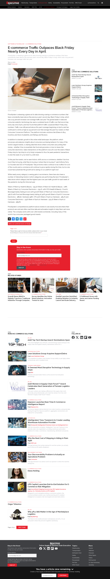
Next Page (22, 527)
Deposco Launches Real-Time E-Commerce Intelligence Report (46, 403)
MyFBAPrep (34, 516)
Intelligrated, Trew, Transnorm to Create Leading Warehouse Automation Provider (49, 421)
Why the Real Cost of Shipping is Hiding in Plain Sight (48, 439)
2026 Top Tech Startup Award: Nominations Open (81, 75)
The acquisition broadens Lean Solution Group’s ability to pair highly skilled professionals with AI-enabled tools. (49, 359)
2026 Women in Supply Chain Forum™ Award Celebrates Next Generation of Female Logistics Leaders (82, 108)
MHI (32, 372)
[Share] (13, 218)
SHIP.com (33, 443)
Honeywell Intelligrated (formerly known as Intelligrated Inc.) (49, 425)
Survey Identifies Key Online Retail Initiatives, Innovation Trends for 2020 (42, 298)
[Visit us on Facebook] (73, 337)
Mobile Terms (33, 265)
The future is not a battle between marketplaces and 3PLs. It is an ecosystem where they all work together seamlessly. (46, 519)
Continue (63, 575)
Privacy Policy (43, 265)
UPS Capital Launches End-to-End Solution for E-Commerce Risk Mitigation (48, 485)
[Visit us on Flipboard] (85, 337)
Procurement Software (35, 452)
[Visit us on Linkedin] (81, 337)
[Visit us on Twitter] (77, 337)
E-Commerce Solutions (33, 44)
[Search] (98, 2)
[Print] (9, 218)
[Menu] (102, 2)
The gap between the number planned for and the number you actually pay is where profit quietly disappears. (48, 446)
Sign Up (21, 267)
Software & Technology (16, 44)
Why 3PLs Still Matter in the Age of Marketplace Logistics (48, 513)
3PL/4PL (30, 337)
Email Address (21, 252)
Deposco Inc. (35, 407)
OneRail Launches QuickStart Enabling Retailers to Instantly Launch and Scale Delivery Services (67, 298)
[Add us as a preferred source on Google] (24, 218)
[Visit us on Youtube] (89, 337)
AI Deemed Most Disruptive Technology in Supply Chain (80, 96)
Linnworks (34, 459)
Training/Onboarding (34, 365)
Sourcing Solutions (34, 351)
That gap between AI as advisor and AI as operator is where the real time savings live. (48, 462)
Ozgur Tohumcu (14, 504)
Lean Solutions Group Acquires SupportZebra (82, 86)
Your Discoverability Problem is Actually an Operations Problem (46, 455)
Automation (31, 418)
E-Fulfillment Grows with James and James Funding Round (89, 298)
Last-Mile (58, 294)
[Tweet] (21, 218)
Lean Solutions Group (37, 356)
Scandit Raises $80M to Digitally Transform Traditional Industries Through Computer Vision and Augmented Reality (19, 298)
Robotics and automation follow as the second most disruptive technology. (46, 375)
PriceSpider (14, 64)
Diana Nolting (33, 471)
